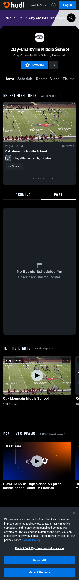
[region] (39, 543)
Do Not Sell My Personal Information (39, 548)
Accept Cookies (39, 572)
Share (15, 166)
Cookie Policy (31, 540)
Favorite (38, 65)
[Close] (74, 513)
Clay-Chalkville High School (33, 158)
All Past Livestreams (51, 434)
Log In (67, 5)
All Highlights (49, 96)
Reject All (39, 560)
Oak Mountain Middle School (26, 151)
